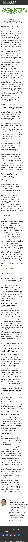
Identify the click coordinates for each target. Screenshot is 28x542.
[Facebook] (3, 535)
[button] (25, 2)
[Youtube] (11, 535)
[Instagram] (15, 535)
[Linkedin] (19, 535)
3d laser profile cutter (9, 268)
